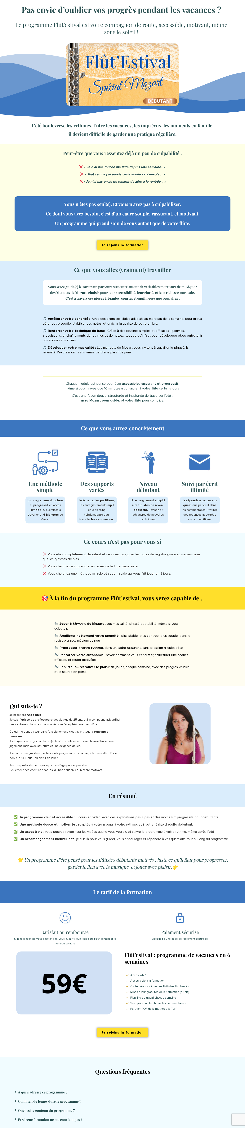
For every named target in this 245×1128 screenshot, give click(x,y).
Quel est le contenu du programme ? (46, 1110)
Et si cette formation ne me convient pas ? (50, 1119)
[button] (117, 1092)
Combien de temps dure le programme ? (49, 1101)
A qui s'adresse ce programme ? (42, 1092)
